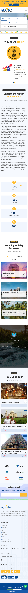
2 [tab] (14, 82)
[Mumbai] (22, 294)
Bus (18, 22)
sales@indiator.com (9, 1)
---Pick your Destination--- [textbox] (9, 26)
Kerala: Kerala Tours (9, 312)
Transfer (11, 18)
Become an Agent (6, 539)
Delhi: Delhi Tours (8, 273)
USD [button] (15, 5)
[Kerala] (22, 313)
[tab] (4, 19)
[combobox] (14, 26)
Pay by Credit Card (6, 541)
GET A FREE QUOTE (14, 591)
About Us (4, 525)
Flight (18, 18)
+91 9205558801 (22, 1)
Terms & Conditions (7, 529)
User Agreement (6, 530)
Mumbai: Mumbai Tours (10, 292)
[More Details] (24, 274)
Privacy (4, 527)
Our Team (4, 534)
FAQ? (3, 536)
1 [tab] (13, 82)
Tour (4, 18)
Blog (3, 532)
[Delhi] (22, 274)
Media (3, 538)
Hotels (5, 22)
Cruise (12, 22)
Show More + (17, 75)
